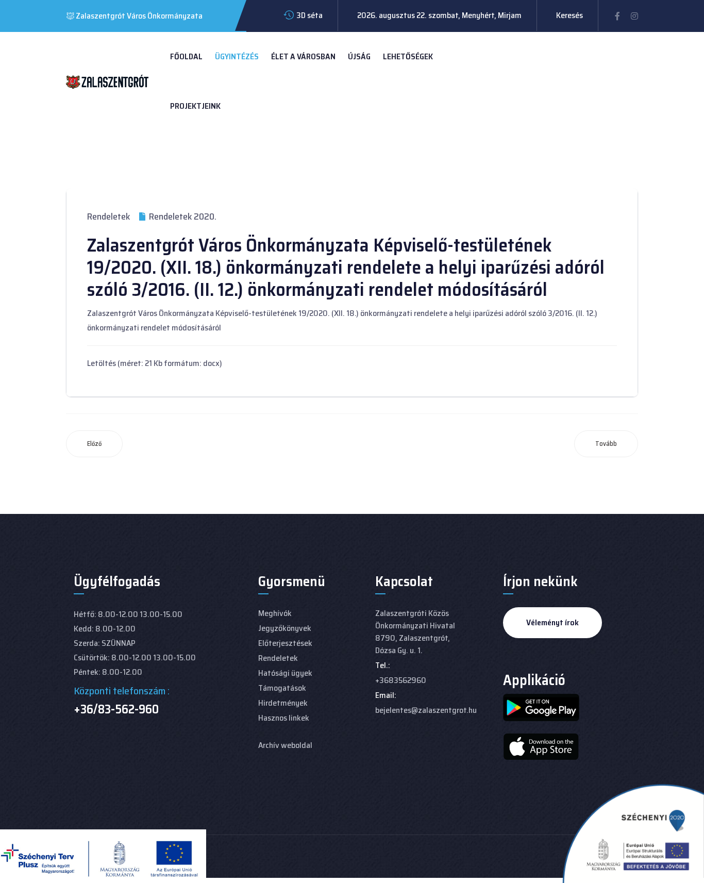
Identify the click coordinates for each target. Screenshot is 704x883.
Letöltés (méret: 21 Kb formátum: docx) (154, 363)
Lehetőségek (408, 56)
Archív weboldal (285, 745)
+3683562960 (400, 680)
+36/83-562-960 (116, 709)
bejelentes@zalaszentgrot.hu (426, 710)
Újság (359, 56)
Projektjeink (195, 105)
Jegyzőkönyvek (284, 628)
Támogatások (282, 687)
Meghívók (275, 613)
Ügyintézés (237, 56)
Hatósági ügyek (285, 673)
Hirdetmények (283, 702)
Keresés (569, 15)
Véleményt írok (552, 622)
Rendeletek (108, 216)
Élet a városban (303, 56)
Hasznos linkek (283, 717)
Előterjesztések (285, 643)
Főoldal (186, 56)
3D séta (309, 15)
